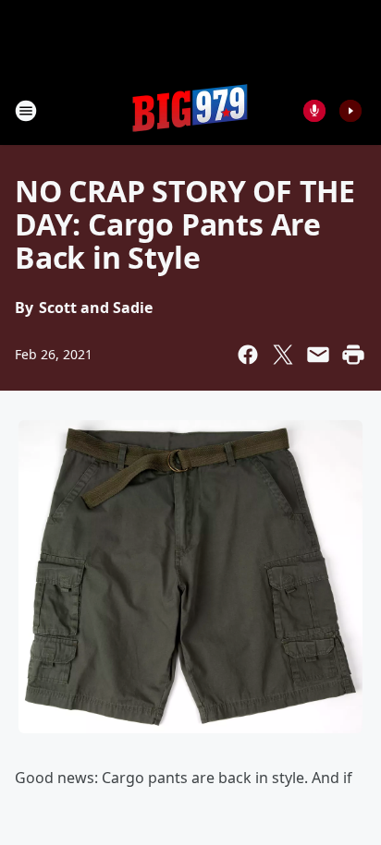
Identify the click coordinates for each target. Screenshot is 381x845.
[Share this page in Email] (318, 355)
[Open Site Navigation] (26, 111)
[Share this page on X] (283, 355)
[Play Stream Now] (350, 111)
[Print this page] (353, 355)
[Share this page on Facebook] (248, 355)
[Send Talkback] (314, 111)
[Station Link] (190, 110)
